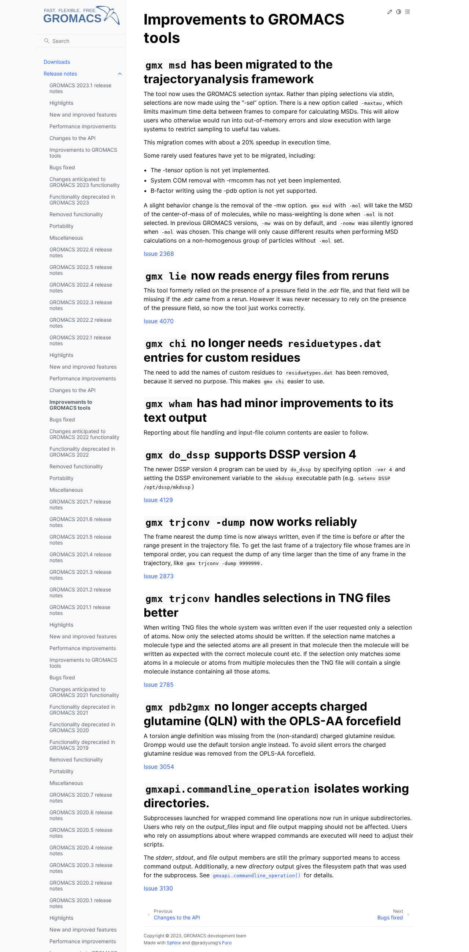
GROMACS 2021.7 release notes (80, 504)
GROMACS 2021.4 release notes (80, 557)
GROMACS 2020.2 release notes (80, 885)
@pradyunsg (204, 942)
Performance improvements (82, 126)
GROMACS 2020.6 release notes (80, 815)
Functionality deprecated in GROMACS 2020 (82, 727)
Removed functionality (76, 214)
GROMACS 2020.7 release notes (80, 798)
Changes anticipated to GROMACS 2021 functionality (84, 692)
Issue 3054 (159, 766)
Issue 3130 (158, 888)
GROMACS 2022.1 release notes (80, 340)
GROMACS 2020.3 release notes (80, 868)
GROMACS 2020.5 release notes (80, 833)
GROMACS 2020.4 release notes (80, 850)
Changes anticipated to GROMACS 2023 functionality (84, 182)
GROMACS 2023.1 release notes (80, 88)
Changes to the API (72, 138)
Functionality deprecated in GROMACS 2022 (82, 452)
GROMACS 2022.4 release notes (80, 287)
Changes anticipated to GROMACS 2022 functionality (84, 434)
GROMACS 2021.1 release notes (79, 610)
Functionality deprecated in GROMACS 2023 (82, 199)
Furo (227, 942)
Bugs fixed (62, 167)
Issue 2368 (159, 253)
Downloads (57, 62)
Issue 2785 (159, 684)
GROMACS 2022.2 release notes (80, 323)
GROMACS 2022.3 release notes (80, 305)
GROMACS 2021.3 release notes (80, 575)
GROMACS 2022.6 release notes (80, 252)
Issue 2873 (159, 576)
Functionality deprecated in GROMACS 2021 (82, 710)
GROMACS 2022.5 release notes (80, 270)
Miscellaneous (66, 238)
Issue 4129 (158, 499)
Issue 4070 (159, 321)
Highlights (61, 103)
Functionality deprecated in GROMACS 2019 (82, 745)
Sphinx (174, 942)
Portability (61, 226)
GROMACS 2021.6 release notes (80, 522)
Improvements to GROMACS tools (83, 153)
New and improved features (83, 114)
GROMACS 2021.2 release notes (80, 592)
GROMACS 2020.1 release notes (80, 903)
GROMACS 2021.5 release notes (80, 540)
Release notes (60, 73)
